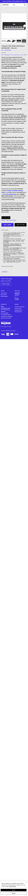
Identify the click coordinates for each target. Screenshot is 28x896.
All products (4, 293)
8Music (5, 5)
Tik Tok (17, 295)
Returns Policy (18, 311)
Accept (13, 890)
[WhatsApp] (2, 272)
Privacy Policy (18, 308)
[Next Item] (24, 26)
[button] (24, 5)
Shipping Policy (18, 310)
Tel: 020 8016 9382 (6, 314)
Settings (13, 893)
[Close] (26, 883)
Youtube (17, 298)
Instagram (17, 292)
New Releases (4, 296)
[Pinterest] (5, 272)
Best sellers (4, 294)
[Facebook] (4, 272)
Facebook (17, 294)
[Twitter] (7, 272)
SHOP (2, 290)
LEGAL (17, 304)
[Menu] (14, 5)
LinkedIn (17, 299)
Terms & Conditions (19, 306)
